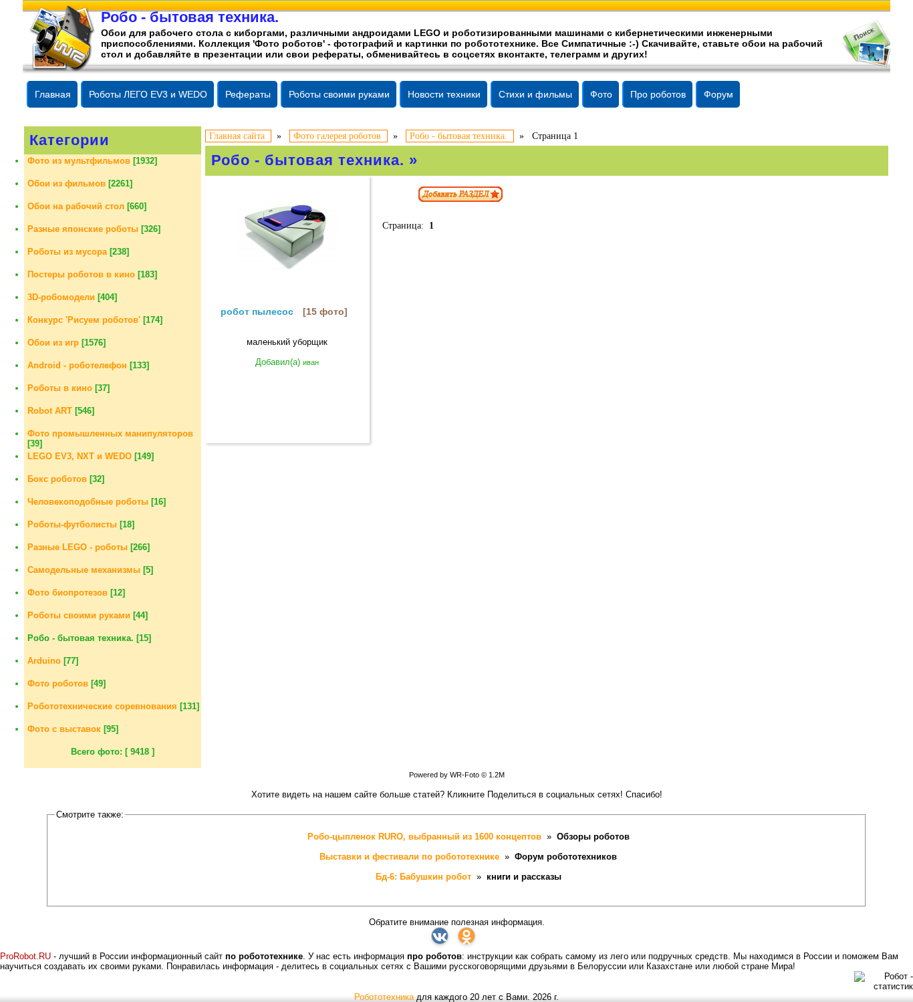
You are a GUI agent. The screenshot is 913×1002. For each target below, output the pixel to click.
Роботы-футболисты (72, 524)
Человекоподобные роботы (87, 502)
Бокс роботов (57, 479)
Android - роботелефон (77, 365)
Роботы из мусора (67, 252)
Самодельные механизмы (83, 570)
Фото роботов (57, 683)
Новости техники (444, 94)
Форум (718, 94)
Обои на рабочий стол (75, 206)
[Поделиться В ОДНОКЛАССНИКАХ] (466, 936)
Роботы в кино (59, 388)
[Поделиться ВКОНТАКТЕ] (439, 936)
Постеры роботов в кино (81, 274)
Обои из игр (53, 343)
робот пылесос (257, 311)
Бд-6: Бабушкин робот (425, 877)
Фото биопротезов (67, 593)
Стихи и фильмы (535, 94)
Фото (601, 94)
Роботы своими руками (339, 94)
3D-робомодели (61, 297)
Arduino (44, 661)
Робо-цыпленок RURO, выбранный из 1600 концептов (425, 837)
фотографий (364, 43)
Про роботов (658, 94)
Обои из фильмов (66, 183)
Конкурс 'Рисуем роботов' (83, 320)
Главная (53, 94)
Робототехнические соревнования (102, 706)
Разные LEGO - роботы (77, 547)
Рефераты (248, 94)
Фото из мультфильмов (78, 161)
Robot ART (49, 411)
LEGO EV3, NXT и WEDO (79, 456)
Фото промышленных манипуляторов (110, 433)
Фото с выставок (64, 729)
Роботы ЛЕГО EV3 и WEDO (148, 94)
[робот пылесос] (287, 235)
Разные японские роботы (82, 229)
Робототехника (384, 997)
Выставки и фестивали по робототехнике (410, 857)
